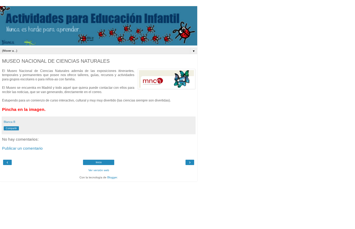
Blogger (112, 177)
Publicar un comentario (22, 148)
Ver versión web (98, 170)
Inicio (99, 162)
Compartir (11, 128)
